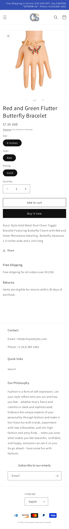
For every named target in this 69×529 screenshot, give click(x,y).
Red (9, 158)
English (33, 501)
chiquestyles (29, 522)
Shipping (7, 129)
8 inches (12, 143)
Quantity (7, 181)
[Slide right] (43, 100)
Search (12, 369)
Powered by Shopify (43, 522)
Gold (10, 173)
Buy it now (34, 213)
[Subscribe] (57, 475)
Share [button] (10, 250)
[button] (5, 17)
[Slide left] (26, 100)
